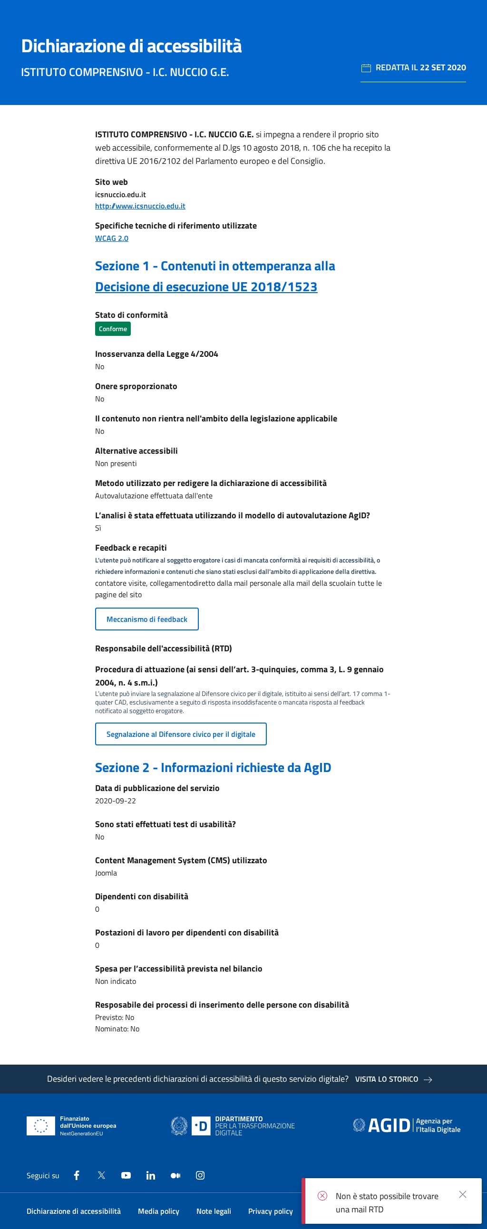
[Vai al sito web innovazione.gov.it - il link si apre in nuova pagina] (235, 1125)
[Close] (462, 1194)
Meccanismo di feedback (147, 619)
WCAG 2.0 (111, 238)
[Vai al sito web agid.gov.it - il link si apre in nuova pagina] (406, 1126)
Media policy (158, 1211)
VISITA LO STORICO (387, 1079)
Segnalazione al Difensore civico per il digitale (181, 734)
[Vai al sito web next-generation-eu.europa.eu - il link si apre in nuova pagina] (72, 1125)
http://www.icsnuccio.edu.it (140, 205)
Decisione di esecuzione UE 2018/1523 (206, 286)
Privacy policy (270, 1211)
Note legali (213, 1211)
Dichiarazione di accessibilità (74, 1211)
